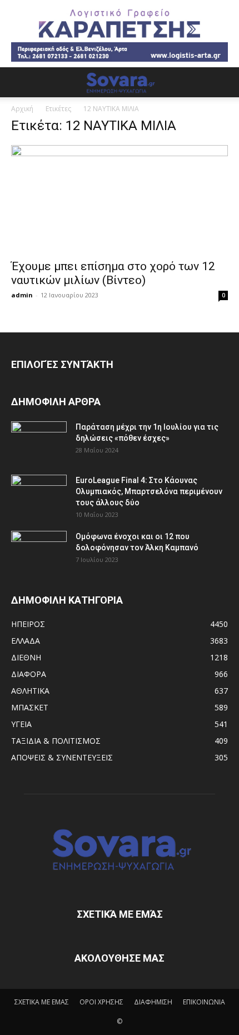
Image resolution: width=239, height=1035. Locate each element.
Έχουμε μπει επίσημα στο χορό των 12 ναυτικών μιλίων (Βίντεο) (113, 273)
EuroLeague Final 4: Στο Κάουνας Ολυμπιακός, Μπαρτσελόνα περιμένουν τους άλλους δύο (149, 491)
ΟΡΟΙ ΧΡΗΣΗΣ (101, 1002)
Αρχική (22, 108)
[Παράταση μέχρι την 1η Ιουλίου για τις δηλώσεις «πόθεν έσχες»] (39, 440)
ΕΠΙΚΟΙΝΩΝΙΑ (204, 1002)
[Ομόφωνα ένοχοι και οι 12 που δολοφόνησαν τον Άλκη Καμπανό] (39, 550)
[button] (19, 82)
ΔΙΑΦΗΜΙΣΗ (153, 1002)
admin (22, 295)
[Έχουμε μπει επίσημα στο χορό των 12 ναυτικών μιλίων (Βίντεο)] (119, 198)
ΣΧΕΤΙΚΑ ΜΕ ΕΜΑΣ (41, 1002)
